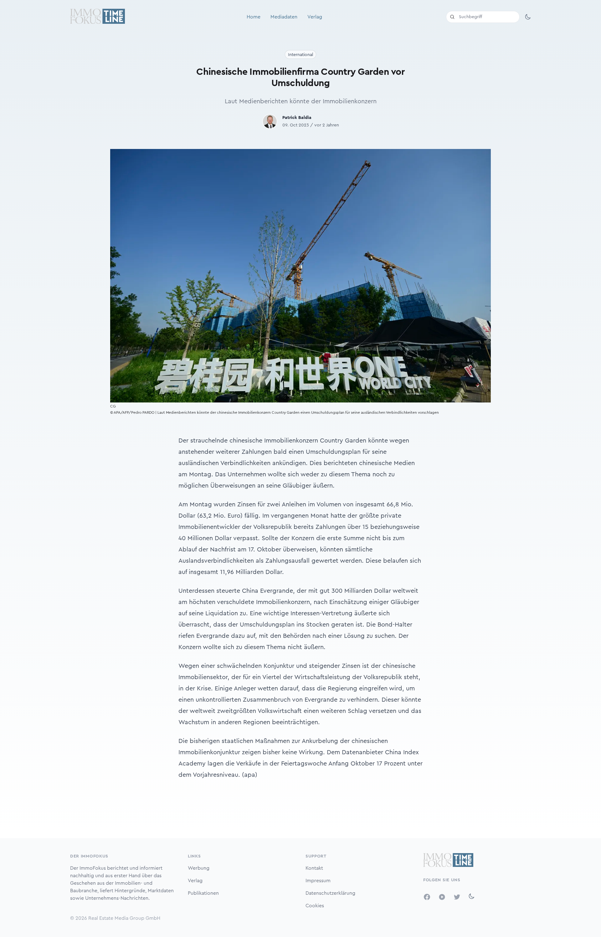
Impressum (318, 880)
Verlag (314, 16)
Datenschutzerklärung (330, 893)
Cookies (315, 905)
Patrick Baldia (296, 117)
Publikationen (203, 893)
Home (253, 16)
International (300, 55)
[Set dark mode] (528, 17)
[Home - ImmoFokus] (97, 17)
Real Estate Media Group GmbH (124, 918)
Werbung (198, 868)
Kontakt (314, 868)
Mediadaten (283, 16)
